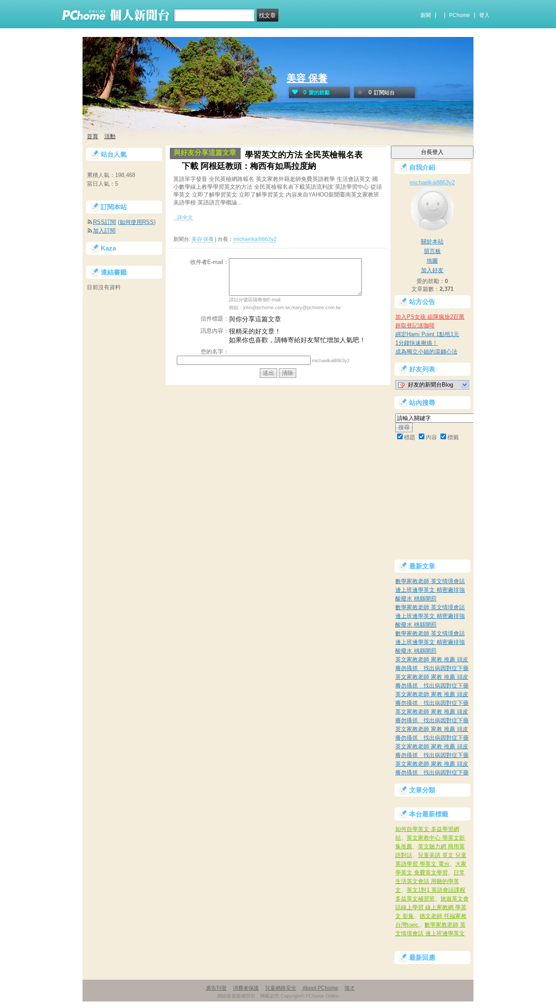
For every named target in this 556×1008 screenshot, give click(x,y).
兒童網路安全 (280, 988)
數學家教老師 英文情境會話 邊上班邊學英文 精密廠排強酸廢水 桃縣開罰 (430, 590)
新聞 (425, 15)
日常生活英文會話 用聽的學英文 (430, 881)
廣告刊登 (216, 988)
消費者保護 (246, 988)
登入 (484, 15)
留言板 (432, 251)
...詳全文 (183, 217)
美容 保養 (307, 78)
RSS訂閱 (104, 222)
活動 (110, 136)
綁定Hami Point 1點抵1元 (427, 334)
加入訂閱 (104, 230)
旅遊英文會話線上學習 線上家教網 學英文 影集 (432, 907)
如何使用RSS (136, 222)
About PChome (320, 988)
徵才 (349, 988)
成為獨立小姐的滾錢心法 (426, 351)
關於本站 (432, 241)
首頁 (92, 136)
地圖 (432, 260)
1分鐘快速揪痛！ (416, 343)
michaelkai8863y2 (255, 239)
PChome (459, 15)
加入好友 (432, 270)
